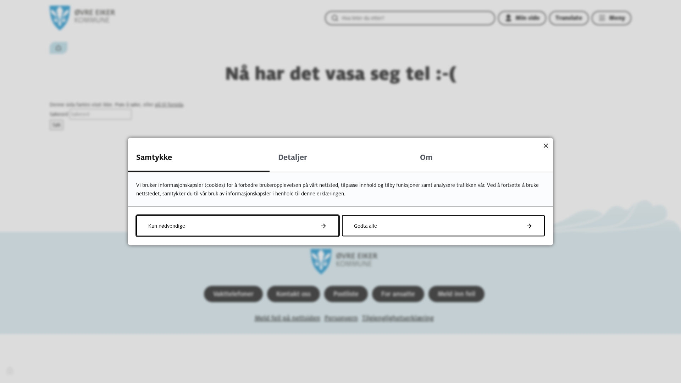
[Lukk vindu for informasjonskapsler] (545, 145)
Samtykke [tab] (154, 157)
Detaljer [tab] (292, 157)
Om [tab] (426, 157)
